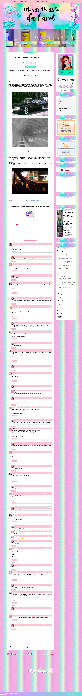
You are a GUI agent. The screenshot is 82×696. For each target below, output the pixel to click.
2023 (59, 316)
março (60, 293)
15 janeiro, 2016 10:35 (48, 407)
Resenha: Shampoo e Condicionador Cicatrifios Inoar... (68, 216)
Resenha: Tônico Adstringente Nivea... (67, 221)
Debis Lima (15, 331)
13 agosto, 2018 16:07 (47, 541)
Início (14, 1)
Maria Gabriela (15, 243)
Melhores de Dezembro (62, 257)
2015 (59, 249)
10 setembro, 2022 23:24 (47, 397)
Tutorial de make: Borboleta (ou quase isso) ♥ (66, 280)
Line (13, 263)
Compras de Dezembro (62, 255)
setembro (61, 301)
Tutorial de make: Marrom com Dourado (65, 265)
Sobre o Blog (20, 1)
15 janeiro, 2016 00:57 (47, 373)
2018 (59, 309)
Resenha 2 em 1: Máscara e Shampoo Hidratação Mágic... (65, 279)
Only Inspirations (16, 282)
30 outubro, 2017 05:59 (47, 624)
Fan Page (13, 500)
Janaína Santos (15, 493)
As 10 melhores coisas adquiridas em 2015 (66, 261)
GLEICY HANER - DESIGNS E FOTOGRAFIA (12, 693)
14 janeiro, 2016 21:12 (48, 350)
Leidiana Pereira (16, 592)
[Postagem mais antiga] (47, 655)
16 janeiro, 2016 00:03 (47, 466)
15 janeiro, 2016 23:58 (47, 420)
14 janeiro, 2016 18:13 (48, 263)
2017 (59, 307)
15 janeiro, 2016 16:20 (48, 473)
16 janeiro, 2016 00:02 (47, 443)
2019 (59, 310)
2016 (59, 250)
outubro (60, 303)
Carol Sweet (17, 256)
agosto (60, 300)
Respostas (13, 254)
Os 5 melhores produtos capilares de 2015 (66, 258)
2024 (59, 317)
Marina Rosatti (15, 306)
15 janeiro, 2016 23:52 (48, 323)
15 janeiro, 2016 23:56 (48, 386)
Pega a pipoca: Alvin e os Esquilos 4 (65, 288)
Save (17, 224)
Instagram (13, 499)
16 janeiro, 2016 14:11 (48, 572)
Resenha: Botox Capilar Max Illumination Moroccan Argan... (68, 227)
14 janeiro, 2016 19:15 (48, 306)
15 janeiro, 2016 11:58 (48, 451)
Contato (52, 1)
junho (60, 297)
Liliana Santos (15, 473)
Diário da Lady (14, 600)
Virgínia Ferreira (16, 514)
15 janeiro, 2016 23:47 (48, 275)
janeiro (60, 251)
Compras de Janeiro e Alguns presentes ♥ (66, 284)
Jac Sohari (14, 373)
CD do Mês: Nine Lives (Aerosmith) (64, 290)
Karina (13, 452)
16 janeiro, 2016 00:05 (47, 486)
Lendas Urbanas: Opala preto (63, 268)
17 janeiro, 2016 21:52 (48, 565)
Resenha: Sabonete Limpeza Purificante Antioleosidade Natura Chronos (64, 43)
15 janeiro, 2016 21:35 (48, 514)
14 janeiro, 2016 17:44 (48, 243)
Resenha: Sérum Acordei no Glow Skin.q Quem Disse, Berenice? (41, 43)
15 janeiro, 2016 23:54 (48, 365)
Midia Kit (38, 1)
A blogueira (27, 1)
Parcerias (33, 1)
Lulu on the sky (15, 350)
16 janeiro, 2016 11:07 (48, 548)
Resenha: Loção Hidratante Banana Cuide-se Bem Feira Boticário (17, 43)
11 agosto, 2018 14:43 (48, 536)
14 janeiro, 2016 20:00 (47, 331)
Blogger (5, 694)
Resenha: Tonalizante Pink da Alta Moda (65, 269)
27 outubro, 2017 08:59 (47, 616)
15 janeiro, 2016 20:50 (47, 493)
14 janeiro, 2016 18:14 (48, 282)
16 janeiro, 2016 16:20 (48, 592)
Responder (15, 251)
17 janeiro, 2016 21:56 (48, 585)
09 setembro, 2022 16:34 (47, 390)
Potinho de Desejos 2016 (63, 254)
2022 (59, 314)
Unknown (14, 407)
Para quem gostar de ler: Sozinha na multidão (66, 272)
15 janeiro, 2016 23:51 (48, 298)
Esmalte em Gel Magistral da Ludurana (65, 271)
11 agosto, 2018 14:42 (48, 531)
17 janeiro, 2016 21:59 (48, 607)
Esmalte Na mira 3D (62, 264)
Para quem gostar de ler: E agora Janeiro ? (66, 262)
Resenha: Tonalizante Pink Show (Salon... (68, 233)
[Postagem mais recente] (13, 655)
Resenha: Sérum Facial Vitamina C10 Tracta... (67, 210)
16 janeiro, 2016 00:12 (48, 256)
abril (60, 294)
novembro (61, 304)
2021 (59, 313)
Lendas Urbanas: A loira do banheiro (65, 287)
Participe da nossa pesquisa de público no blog (19, 355)
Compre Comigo (45, 1)
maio (60, 296)
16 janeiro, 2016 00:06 (47, 507)
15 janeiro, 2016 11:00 (48, 428)
